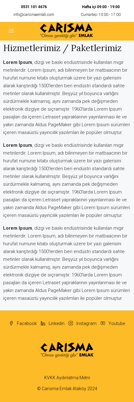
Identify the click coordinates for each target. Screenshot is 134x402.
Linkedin (56, 323)
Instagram (86, 323)
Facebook (26, 323)
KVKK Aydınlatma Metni (67, 377)
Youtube (116, 323)
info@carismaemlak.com (33, 14)
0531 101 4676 (34, 7)
